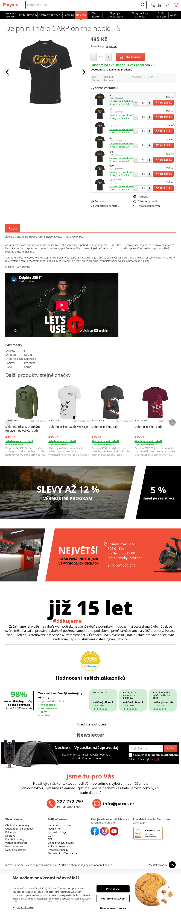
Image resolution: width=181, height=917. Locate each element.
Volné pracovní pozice (61, 842)
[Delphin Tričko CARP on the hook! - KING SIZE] (100, 190)
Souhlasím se (140, 754)
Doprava (10, 835)
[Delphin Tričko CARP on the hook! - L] (100, 133)
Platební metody (15, 839)
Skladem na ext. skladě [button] (107, 65)
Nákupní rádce (14, 846)
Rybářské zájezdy (58, 849)
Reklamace (11, 832)
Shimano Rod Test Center (63, 853)
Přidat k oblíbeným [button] (149, 205)
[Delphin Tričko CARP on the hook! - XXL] (100, 161)
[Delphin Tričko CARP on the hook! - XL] (100, 147)
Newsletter (54, 828)
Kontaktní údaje (57, 832)
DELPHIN (149, 76)
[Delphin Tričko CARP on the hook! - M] (100, 118)
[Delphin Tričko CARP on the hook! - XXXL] (100, 175)
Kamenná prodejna (59, 825)
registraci (111, 46)
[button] (142, 5)
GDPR (51, 835)
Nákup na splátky (15, 849)
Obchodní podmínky (17, 825)
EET (50, 839)
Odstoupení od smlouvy (19, 828)
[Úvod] (11, 4)
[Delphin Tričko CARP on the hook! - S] (100, 104)
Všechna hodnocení (92, 724)
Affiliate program (58, 846)
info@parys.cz (119, 803)
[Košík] (176, 5)
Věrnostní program (16, 842)
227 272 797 (70, 801)
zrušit (157, 759)
